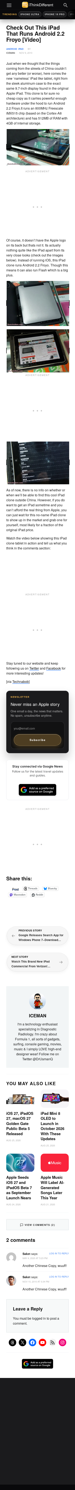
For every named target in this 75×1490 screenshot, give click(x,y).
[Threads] (12, 1342)
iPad (21, 48)
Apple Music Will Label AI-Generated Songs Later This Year (52, 1187)
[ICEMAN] (37, 1001)
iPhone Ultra (29, 14)
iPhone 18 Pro (55, 14)
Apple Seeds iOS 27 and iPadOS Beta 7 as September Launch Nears (19, 1187)
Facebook (53, 668)
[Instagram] (62, 1342)
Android (11, 48)
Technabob (20, 681)
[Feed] (52, 1342)
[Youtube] (42, 1342)
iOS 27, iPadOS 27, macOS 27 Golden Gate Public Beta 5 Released (19, 1123)
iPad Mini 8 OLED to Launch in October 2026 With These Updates (52, 1126)
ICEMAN (10, 52)
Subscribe (38, 740)
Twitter (34, 668)
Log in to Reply (59, 1253)
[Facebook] (32, 1342)
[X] (22, 1342)
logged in (39, 1318)
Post (15, 888)
